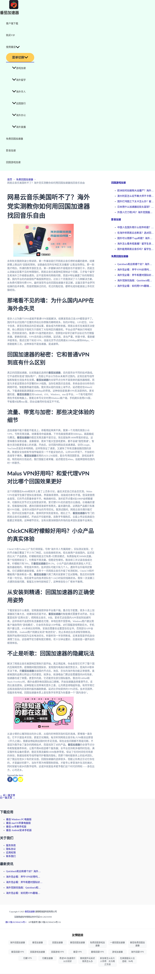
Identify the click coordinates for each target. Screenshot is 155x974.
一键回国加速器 (117, 942)
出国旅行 (21, 103)
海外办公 (21, 115)
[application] (18, 47)
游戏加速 (21, 68)
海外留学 (21, 80)
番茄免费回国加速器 (137, 944)
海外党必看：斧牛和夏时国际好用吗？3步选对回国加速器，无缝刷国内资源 (135, 275)
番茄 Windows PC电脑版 (18, 819)
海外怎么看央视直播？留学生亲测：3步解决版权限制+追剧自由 (135, 243)
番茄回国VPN (17, 952)
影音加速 (11, 150)
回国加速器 (57, 942)
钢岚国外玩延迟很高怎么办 (87, 959)
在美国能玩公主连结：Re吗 (127, 959)
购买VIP (10, 35)
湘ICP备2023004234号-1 (15, 922)
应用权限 (11, 852)
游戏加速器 (117, 952)
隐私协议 (11, 849)
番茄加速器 (9, 13)
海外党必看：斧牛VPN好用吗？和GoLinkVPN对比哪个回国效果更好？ (135, 269)
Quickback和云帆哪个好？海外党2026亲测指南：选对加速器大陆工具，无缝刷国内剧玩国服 (135, 264)
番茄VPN (77, 952)
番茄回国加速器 (77, 942)
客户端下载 (12, 23)
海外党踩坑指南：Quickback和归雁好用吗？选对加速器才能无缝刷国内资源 (135, 280)
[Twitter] (15, 779)
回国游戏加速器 (37, 952)
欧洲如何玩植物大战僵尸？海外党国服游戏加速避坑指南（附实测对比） (135, 190)
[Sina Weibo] (20, 779)
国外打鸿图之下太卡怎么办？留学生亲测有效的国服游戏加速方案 (135, 201)
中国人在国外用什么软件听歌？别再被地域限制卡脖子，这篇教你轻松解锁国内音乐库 (135, 227)
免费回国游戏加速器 (97, 944)
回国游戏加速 (13, 162)
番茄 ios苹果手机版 (16, 826)
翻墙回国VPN (97, 952)
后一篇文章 (7, 797)
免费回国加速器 (14, 138)
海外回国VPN (137, 952)
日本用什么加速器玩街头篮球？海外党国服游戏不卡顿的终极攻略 (135, 207)
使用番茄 (11, 47)
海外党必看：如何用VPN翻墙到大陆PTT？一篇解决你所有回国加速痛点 (135, 286)
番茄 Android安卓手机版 (19, 830)
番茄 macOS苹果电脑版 (18, 823)
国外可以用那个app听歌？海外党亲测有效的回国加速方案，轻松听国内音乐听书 (135, 238)
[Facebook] (10, 779)
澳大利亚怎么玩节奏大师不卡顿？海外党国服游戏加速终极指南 (135, 196)
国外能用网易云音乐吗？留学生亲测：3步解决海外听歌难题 (135, 249)
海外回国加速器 (17, 942)
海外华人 (21, 91)
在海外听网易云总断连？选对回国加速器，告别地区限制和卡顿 (135, 233)
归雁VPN (27, 958)
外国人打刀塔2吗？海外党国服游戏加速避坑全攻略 (135, 212)
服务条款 (11, 845)
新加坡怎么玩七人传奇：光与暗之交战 (107, 961)
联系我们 (11, 856)
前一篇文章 (7, 795)
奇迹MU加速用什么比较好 (67, 959)
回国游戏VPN (57, 952)
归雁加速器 (47, 958)
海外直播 (21, 127)
